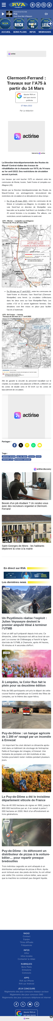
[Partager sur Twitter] (20, 446)
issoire (38, 456)
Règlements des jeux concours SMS (26, 994)
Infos (33, 32)
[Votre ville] (32, 4)
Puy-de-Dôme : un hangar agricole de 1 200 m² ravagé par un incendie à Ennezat (26, 737)
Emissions (26, 970)
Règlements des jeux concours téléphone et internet (26, 997)
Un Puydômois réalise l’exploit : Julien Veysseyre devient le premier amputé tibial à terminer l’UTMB (24, 623)
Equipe (26, 939)
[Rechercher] (43, 4)
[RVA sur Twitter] (23, 1004)
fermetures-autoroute (23, 459)
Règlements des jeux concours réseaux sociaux (26, 991)
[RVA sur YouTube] (29, 1004)
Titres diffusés (26, 942)
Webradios (45, 32)
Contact (26, 936)
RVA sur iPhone (26, 980)
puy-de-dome (22, 456)
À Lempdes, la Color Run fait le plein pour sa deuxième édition (24, 683)
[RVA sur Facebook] (16, 1004)
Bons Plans (20, 32)
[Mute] (46, 14)
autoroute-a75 (7, 459)
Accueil (5, 32)
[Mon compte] (49, 4)
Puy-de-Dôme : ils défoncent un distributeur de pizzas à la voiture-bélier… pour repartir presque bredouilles (26, 856)
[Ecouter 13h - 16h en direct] (26, 575)
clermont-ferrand (8, 456)
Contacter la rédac (26, 959)
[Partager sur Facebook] (14, 446)
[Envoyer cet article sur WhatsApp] (33, 446)
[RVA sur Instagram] (36, 1004)
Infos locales (26, 956)
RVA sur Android (26, 983)
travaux (31, 456)
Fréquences (26, 945)
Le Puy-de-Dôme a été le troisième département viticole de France (26, 798)
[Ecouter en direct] (38, 4)
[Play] (3, 13)
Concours (26, 973)
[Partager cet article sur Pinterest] (26, 446)
